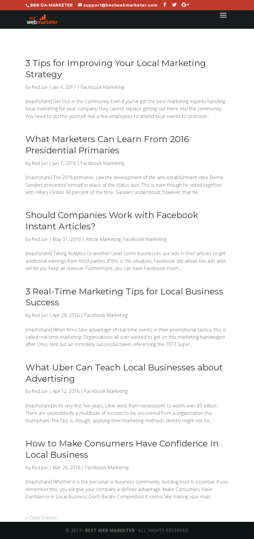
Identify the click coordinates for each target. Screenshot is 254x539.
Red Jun (40, 87)
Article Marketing (103, 239)
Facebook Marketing (102, 87)
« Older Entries (41, 518)
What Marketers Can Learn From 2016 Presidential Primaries (107, 145)
